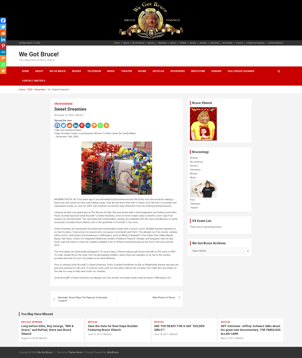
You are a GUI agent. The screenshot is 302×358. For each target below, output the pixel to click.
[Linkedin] (75, 125)
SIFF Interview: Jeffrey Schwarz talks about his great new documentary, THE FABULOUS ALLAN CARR (251, 330)
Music (173, 43)
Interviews (214, 43)
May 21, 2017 (227, 338)
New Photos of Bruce (164, 297)
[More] (106, 125)
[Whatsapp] (100, 125)
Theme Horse (75, 352)
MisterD (79, 115)
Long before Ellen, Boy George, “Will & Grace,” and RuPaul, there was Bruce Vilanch (47, 330)
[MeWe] (88, 125)
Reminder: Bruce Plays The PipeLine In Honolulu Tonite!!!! (82, 299)
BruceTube (227, 43)
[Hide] (1, 77)
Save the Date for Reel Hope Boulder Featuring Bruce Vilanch (113, 328)
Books (193, 43)
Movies (151, 43)
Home (117, 43)
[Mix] (94, 125)
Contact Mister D (275, 43)
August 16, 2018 (29, 338)
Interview (37, 322)
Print (192, 199)
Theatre (194, 207)
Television (162, 43)
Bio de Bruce (138, 43)
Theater (183, 43)
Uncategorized (63, 104)
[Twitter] (63, 125)
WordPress (113, 352)
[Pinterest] (82, 125)
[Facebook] (57, 125)
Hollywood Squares (255, 43)
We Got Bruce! (39, 54)
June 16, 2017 (95, 334)
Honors (239, 43)
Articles (203, 43)
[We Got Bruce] (203, 108)
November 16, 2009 (64, 115)
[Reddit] (69, 125)
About (126, 43)
